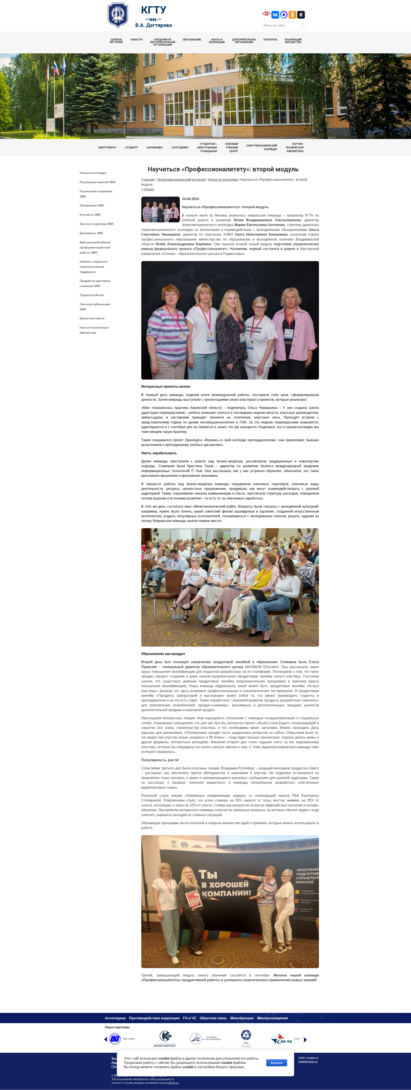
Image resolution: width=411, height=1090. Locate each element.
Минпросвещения (272, 1018)
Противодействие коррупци (153, 1018)
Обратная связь (213, 1018)
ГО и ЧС (189, 1018)
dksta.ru (173, 1082)
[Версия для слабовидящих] (266, 13)
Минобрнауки (242, 1018)
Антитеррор (115, 1018)
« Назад (147, 189)
